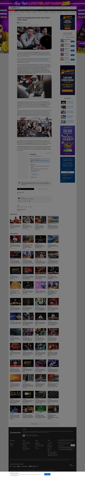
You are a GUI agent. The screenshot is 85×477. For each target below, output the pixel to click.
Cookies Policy (16, 475)
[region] (42, 474)
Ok (47, 474)
